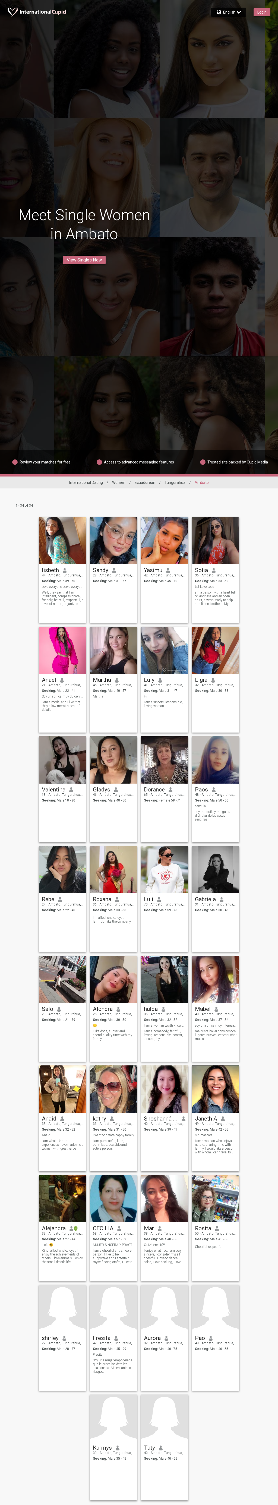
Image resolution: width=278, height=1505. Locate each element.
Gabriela (205, 899)
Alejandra (54, 1228)
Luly (149, 680)
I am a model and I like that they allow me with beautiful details (62, 706)
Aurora (152, 1338)
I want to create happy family (113, 1135)
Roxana (102, 899)
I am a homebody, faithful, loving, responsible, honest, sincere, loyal (163, 1035)
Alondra (103, 1009)
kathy (99, 1118)
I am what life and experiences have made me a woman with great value (62, 1144)
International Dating (86, 482)
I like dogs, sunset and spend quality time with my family (112, 1035)
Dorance (154, 789)
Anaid (49, 1118)
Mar (149, 1228)
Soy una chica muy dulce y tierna (62, 696)
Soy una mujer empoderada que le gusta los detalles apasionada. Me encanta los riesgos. (112, 1366)
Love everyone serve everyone (62, 587)
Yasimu (153, 570)
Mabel (203, 1009)
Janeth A (206, 1118)
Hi (145, 696)
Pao (200, 1338)
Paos (201, 789)
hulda (151, 1009)
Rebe (48, 899)
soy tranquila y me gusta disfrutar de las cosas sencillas (212, 815)
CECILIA (103, 1228)
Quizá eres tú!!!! (155, 1245)
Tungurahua (175, 482)
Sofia (201, 570)
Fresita (101, 1338)
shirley (50, 1338)
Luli (148, 899)
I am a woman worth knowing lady (164, 1025)
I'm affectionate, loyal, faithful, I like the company (112, 919)
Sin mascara (204, 1135)
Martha (102, 680)
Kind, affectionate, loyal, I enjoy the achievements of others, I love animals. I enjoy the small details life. (62, 1256)
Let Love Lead (204, 587)
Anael (49, 680)
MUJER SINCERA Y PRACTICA (113, 1245)
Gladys (101, 789)
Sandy (100, 570)
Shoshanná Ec (161, 1118)
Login (262, 12)
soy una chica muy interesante (215, 1025)
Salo (47, 1009)
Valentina (53, 789)
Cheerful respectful (208, 1247)
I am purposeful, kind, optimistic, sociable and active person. (110, 1144)
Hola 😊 (47, 1245)
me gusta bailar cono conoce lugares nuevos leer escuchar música (215, 1035)
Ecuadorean (145, 482)
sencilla (200, 806)
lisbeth (50, 570)
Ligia (201, 680)
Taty (149, 1447)
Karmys (102, 1447)
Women (118, 482)
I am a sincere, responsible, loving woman (163, 704)
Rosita (203, 1228)
